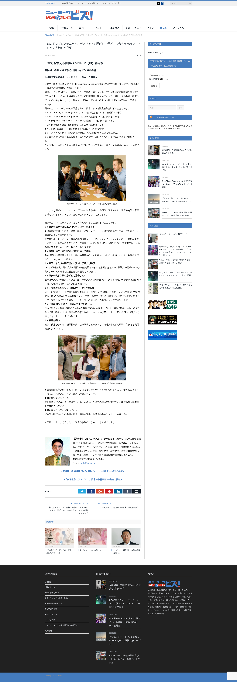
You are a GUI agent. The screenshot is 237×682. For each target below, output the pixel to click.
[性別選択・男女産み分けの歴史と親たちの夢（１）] (59, 537)
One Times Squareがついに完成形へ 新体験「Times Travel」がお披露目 (177, 184)
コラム (163, 28)
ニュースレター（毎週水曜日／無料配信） (61, 625)
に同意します (159, 79)
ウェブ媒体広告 (51, 609)
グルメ (150, 28)
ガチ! (81, 28)
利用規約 (154, 79)
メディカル (178, 28)
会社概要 (48, 582)
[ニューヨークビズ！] (61, 15)
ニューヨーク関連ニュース (164, 117)
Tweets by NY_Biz (155, 52)
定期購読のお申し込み (53, 603)
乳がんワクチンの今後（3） (91, 550)
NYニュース (67, 28)
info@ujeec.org (88, 463)
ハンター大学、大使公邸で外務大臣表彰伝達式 (118, 507)
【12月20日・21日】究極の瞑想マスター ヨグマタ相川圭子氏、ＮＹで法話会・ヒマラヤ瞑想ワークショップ (68, 510)
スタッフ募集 (50, 620)
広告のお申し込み (52, 593)
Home (51, 28)
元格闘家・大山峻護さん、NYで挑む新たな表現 (176, 151)
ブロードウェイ (133, 28)
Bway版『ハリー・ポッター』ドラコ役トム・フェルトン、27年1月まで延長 (93, 3)
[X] (158, 3)
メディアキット (51, 614)
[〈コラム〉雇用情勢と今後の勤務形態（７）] (126, 537)
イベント (97, 28)
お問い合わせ (50, 587)
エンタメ (114, 28)
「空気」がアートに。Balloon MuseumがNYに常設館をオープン (176, 200)
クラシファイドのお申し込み (56, 598)
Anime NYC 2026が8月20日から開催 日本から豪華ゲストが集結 (177, 214)
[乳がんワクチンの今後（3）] (92, 537)
